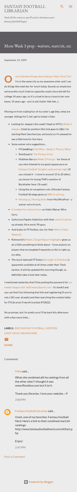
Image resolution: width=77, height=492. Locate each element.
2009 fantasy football (29, 328)
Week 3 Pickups (46, 159)
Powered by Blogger (40, 482)
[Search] (62, 6)
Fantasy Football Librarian (24, 8)
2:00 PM (20, 399)
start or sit (12, 333)
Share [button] (8, 345)
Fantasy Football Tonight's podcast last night (43, 169)
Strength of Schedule (55, 259)
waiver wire (29, 333)
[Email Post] (6, 340)
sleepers (51, 328)
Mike (18, 371)
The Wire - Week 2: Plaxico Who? (52, 149)
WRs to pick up (55, 194)
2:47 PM (20, 447)
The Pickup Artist (43, 154)
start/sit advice (63, 219)
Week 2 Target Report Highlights (43, 239)
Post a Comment (14, 456)
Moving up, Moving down (33, 199)
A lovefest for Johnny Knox (26, 209)
